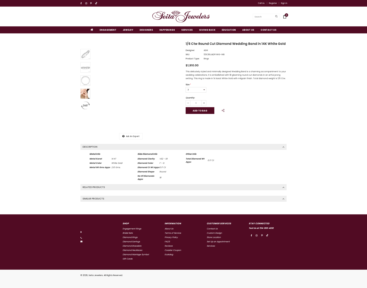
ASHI (206, 50)
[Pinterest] (92, 3)
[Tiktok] (97, 3)
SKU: (188, 54)
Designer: (190, 50)
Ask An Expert (133, 136)
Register (273, 3)
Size (188, 84)
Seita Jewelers (96, 275)
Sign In (284, 3)
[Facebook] (82, 3)
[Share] (222, 110)
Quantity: (190, 97)
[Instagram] (87, 3)
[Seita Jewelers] (181, 16)
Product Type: (193, 58)
